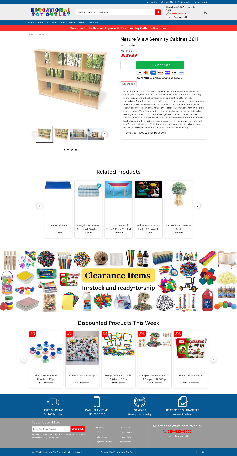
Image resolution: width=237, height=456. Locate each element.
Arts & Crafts (35, 22)
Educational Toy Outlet (51, 452)
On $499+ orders (54, 414)
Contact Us (167, 2)
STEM (81, 22)
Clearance (93, 22)
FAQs (98, 432)
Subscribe (78, 428)
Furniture (51, 22)
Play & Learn (67, 22)
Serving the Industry (139, 414)
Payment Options (104, 441)
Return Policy (102, 437)
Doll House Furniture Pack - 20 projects (148, 227)
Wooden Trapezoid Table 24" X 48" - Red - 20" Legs (118, 227)
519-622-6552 (177, 13)
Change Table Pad (58, 225)
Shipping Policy (127, 432)
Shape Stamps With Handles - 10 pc (46, 377)
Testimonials (183, 2)
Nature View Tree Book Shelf (179, 227)
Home (31, 34)
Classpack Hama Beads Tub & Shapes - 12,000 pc (154, 377)
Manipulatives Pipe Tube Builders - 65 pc (118, 377)
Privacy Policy (126, 437)
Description (128, 83)
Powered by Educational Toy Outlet (118, 452)
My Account (201, 2)
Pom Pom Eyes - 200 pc (82, 375)
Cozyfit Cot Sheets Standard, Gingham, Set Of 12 (88, 227)
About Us (152, 2)
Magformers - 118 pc (191, 375)
